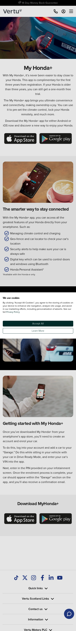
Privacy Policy (13, 312)
